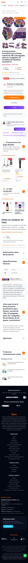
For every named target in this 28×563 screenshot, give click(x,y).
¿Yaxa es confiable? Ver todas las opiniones (12, 232)
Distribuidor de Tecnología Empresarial (14, 456)
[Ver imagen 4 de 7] (24, 46)
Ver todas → (24, 359)
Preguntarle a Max (19, 129)
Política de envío (14, 480)
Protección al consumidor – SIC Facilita (14, 490)
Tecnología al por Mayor (14, 458)
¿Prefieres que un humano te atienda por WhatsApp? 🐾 (14, 135)
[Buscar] (18, 2)
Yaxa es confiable (14, 450)
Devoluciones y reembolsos (14, 486)
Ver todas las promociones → (9, 155)
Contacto (14, 478)
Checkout (14, 469)
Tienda (14, 465)
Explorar (14, 438)
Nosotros (14, 452)
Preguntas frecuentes (14, 454)
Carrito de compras (14, 467)
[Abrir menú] (25, 2)
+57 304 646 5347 (16, 511)
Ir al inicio (14, 103)
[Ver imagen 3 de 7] (18, 46)
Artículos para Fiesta (7, 13)
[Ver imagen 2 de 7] (11, 46)
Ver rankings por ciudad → (8, 199)
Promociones (10, 5)
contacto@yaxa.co (10, 507)
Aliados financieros (14, 446)
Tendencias (14, 440)
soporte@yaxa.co (10, 509)
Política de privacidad (14, 482)
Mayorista (22, 5)
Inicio (3, 11)
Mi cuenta (14, 471)
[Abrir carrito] (21, 2)
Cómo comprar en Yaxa (14, 448)
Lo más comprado (14, 442)
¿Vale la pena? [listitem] (6, 132)
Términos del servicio (14, 488)
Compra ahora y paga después (14, 444)
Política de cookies (14, 484)
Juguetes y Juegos (11, 11)
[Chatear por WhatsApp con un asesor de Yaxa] (25, 555)
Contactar (8, 526)
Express (16, 5)
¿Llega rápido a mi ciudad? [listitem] (17, 132)
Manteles (16, 13)
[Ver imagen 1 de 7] (5, 46)
